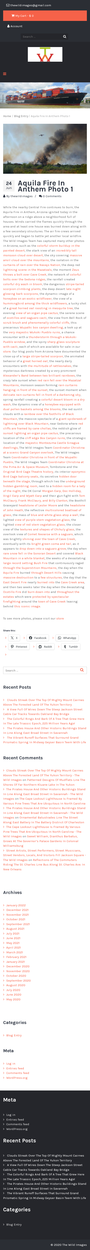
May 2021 (13, 943)
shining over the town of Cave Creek (48, 539)
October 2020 (16, 976)
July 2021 (12, 933)
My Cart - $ (24, 16)
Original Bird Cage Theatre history (28, 472)
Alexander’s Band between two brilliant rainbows (39, 375)
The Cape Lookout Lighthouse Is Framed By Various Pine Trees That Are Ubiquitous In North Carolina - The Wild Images (42, 831)
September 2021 (18, 924)
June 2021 (13, 938)
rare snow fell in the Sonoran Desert (29, 553)
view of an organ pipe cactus (37, 313)
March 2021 (14, 952)
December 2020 (18, 966)
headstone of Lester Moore (38, 505)
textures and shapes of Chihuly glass (46, 529)
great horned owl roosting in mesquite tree (41, 308)
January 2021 (15, 962)
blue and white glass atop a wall (54, 515)
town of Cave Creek (52, 601)
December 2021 (17, 910)
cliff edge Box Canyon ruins (45, 438)
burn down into (39, 592)
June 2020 (13, 994)
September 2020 (18, 980)
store (7, 351)
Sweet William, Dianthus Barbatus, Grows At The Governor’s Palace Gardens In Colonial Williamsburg (40, 841)
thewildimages (21, 196)
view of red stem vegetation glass (40, 524)
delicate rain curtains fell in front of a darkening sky (41, 395)
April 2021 (13, 947)
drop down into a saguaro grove (42, 548)
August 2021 (15, 929)
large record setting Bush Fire (25, 563)
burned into (45, 582)
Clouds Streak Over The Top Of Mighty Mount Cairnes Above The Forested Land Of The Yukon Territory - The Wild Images (43, 775)
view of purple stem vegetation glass (42, 520)
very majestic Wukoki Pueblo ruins (34, 332)
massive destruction (18, 577)
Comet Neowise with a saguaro (50, 534)
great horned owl (35, 361)
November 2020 (18, 971)
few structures (51, 577)
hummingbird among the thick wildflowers (35, 303)
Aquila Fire (11, 573)
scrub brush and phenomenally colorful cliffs (36, 322)
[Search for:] (45, 670)
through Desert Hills (46, 573)
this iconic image (27, 606)
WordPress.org (17, 1078)
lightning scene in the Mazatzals (27, 270)
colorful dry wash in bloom (22, 284)
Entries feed (15, 1068)
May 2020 (13, 999)
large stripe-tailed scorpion (42, 356)
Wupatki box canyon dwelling (41, 327)
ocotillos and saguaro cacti (27, 318)
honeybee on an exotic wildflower (27, 298)
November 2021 (17, 915)
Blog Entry (14, 1035)
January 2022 (16, 905)
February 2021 (16, 957)
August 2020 (15, 985)
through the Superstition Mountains (30, 568)
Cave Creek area (72, 582)
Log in (10, 1063)
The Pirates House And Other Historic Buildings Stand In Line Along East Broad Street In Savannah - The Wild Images (44, 794)
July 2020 (13, 990)
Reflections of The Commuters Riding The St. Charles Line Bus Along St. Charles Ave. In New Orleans (44, 864)
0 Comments (52, 196)
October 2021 (15, 919)
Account (16, 26)
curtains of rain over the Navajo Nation (31, 265)
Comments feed (17, 1073)
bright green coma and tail (51, 544)
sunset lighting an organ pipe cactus (30, 433)
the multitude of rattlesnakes (49, 366)
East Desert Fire (15, 582)
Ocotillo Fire (12, 592)
